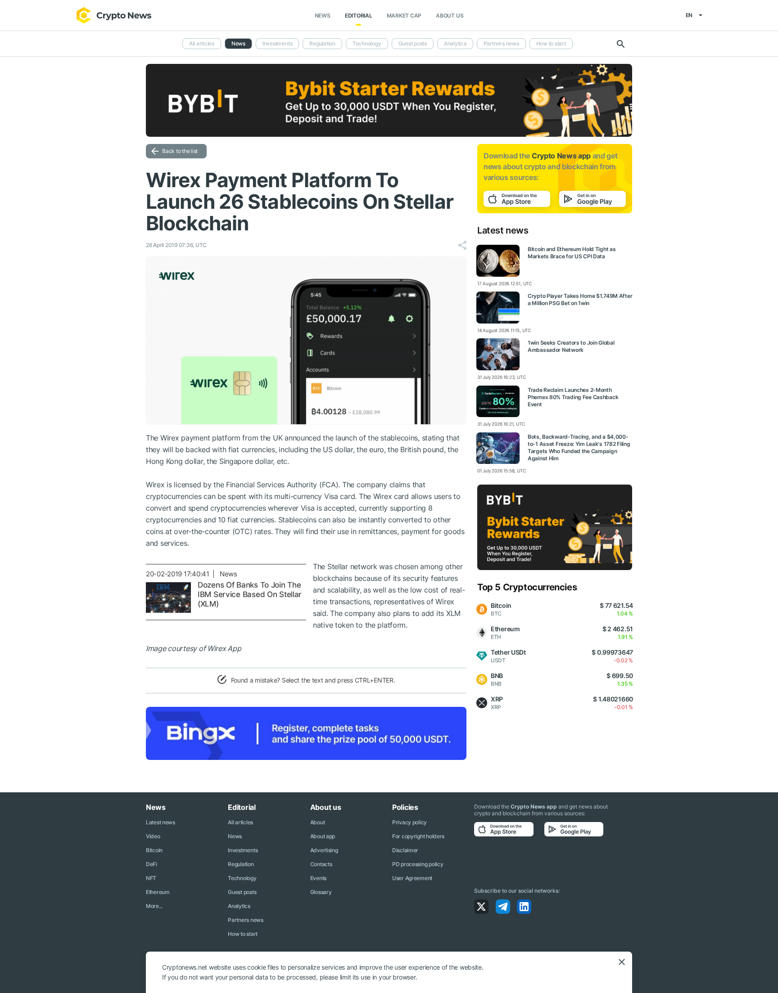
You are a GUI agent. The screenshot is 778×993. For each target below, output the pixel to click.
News (322, 15)
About (317, 822)
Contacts (321, 864)
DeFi (151, 864)
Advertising (324, 850)
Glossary (321, 892)
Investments (277, 43)
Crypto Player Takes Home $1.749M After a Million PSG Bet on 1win (580, 299)
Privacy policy (409, 822)
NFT (151, 878)
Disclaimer (405, 850)
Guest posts (412, 43)
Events (318, 878)
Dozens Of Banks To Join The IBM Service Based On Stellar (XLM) (250, 594)
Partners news (501, 43)
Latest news (160, 822)
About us (449, 15)
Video (153, 836)
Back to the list (180, 151)
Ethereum (158, 892)
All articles (201, 43)
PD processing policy (417, 864)
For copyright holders (418, 836)
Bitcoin (154, 850)
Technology (367, 43)
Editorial (358, 15)
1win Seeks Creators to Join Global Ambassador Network (571, 346)
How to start (551, 43)
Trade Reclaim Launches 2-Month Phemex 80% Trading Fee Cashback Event (573, 397)
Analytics (455, 43)
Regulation (322, 43)
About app (322, 836)
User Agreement (412, 878)
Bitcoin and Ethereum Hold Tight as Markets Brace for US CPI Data (571, 253)
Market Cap (404, 15)
